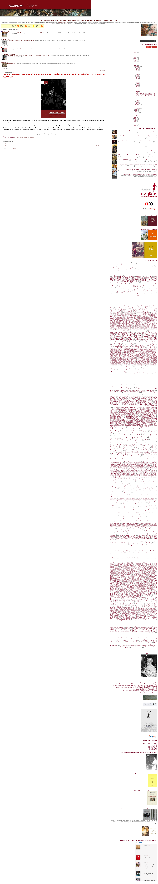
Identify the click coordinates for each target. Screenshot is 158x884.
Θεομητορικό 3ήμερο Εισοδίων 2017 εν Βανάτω (127, 391)
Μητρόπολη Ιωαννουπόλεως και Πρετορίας (133, 425)
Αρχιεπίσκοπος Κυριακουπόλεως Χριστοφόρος (125, 290)
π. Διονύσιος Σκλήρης (151, 566)
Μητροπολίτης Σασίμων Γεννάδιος (129, 519)
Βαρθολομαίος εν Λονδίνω (132, 315)
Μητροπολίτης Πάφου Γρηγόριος (138, 505)
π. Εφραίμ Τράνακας (140, 572)
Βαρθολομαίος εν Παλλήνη (130, 320)
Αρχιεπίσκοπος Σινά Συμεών (130, 293)
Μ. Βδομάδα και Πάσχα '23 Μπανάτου (125, 411)
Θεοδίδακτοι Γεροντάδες (138, 390)
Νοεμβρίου (137, 104)
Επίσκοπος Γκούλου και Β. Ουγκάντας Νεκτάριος (149, 350)
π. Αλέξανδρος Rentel (132, 542)
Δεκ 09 (137, 92)
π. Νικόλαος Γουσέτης (141, 592)
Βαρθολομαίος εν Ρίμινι (113, 323)
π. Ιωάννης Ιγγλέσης (126, 579)
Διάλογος (131, 332)
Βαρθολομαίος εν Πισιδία (127, 321)
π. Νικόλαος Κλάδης (124, 593)
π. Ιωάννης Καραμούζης (135, 579)
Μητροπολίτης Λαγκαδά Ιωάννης (135, 483)
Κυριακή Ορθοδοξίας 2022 (129, 399)
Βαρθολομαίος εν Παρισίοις (140, 320)
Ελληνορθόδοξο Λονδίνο (146, 340)
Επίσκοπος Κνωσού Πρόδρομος (132, 362)
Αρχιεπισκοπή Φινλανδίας (115, 281)
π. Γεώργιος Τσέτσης (152, 558)
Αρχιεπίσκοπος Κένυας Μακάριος (130, 288)
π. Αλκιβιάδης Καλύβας (126, 543)
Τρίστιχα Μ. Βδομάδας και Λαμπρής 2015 (135, 644)
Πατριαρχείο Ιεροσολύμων (127, 620)
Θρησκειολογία (139, 391)
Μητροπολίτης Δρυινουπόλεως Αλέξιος (149, 454)
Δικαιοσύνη (143, 332)
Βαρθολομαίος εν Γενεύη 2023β (150, 304)
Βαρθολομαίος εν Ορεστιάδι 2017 (128, 319)
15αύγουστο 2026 (113, 265)
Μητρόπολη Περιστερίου (134, 431)
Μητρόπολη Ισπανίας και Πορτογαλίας (116, 425)
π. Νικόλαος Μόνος (150, 593)
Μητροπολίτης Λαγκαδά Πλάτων (149, 483)
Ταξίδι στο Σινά (143, 641)
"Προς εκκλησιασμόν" (126, 262)
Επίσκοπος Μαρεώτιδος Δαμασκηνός (138, 365)
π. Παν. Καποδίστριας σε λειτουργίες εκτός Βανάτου (127, 596)
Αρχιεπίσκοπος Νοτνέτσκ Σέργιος (152, 290)
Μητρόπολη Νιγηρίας (144, 430)
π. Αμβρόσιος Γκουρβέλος (135, 543)
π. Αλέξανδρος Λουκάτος (123, 542)
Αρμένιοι (117, 280)
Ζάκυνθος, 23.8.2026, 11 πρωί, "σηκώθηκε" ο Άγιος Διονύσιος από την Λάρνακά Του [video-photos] (138, 159)
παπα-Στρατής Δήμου (120, 617)
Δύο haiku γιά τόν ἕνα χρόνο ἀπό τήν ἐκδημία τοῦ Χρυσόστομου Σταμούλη (20, 40)
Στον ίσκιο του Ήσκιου (7, 31)
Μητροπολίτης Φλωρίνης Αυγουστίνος (128, 531)
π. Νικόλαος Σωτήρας (128, 595)
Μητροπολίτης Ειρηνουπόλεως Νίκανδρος (144, 456)
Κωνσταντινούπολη (113, 405)
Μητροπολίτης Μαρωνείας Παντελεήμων (125, 488)
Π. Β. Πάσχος (125, 550)
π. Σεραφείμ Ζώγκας (120, 602)
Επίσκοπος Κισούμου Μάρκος (130, 361)
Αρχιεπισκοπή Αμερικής (141, 280)
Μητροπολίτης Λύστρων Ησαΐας (151, 486)
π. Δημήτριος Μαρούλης (136, 562)
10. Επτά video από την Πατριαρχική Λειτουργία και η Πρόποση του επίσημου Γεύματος (140, 690)
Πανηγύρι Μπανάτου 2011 (136, 613)
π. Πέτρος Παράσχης (115, 600)
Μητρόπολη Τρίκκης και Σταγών (138, 433)
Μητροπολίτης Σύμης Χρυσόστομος (133, 524)
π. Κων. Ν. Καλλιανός (139, 583)
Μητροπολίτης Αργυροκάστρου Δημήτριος (116, 441)
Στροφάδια (145, 629)
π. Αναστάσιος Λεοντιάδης (142, 544)
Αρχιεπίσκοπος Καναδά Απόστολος (149, 287)
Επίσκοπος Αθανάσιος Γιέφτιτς (150, 342)
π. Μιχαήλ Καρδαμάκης (119, 586)
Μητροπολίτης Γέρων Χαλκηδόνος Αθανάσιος (141, 449)
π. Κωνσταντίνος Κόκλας (127, 584)
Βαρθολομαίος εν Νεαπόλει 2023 (144, 318)
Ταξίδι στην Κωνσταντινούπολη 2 (147, 638)
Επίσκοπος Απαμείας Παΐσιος (141, 345)
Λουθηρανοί (140, 407)
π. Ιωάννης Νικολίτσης (145, 580)
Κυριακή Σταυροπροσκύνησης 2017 (145, 401)
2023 (135, 56)
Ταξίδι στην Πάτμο (146, 639)
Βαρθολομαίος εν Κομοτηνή (118, 313)
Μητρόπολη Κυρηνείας (143, 428)
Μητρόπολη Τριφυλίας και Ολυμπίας (115, 434)
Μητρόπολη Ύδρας (126, 434)
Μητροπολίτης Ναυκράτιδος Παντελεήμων (127, 498)
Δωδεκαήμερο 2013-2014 (122, 334)
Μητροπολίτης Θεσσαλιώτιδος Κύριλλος (127, 465)
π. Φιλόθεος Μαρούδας (135, 607)
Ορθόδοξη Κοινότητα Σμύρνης (121, 538)
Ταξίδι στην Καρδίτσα (132, 637)
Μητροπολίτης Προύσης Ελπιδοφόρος (141, 514)
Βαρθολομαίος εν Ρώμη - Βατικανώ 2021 (150, 323)
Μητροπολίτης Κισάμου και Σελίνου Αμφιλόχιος (133, 478)
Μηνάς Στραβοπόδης (134, 420)
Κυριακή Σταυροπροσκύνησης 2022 (128, 403)
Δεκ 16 (137, 84)
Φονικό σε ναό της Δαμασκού (129, 646)
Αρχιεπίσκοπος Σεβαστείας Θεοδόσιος (150, 292)
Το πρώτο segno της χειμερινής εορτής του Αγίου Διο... (145, 94)
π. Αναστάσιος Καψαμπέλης (123, 544)
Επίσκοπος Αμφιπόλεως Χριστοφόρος (138, 344)
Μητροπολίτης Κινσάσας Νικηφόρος (116, 478)
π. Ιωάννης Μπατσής (120, 580)
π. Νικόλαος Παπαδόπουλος (148, 594)
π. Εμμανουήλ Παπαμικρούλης (128, 569)
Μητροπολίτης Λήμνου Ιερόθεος (125, 486)
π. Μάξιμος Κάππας (118, 585)
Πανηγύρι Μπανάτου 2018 (118, 615)
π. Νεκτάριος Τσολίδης (122, 588)
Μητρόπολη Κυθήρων (134, 428)
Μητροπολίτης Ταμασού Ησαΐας (142, 525)
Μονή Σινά (121, 535)
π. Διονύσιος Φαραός (124, 567)
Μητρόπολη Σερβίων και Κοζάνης (119, 432)
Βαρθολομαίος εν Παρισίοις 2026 (151, 320)
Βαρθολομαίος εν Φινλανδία (126, 328)
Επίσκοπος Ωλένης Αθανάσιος (127, 387)
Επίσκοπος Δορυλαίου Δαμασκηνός (130, 352)
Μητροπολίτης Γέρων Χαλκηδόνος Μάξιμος (131, 450)
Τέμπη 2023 (144, 642)
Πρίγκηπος (144, 626)
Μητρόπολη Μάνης (134, 429)
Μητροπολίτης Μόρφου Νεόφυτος (139, 492)
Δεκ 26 (137, 73)
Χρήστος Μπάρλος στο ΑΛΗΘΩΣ (150, 647)
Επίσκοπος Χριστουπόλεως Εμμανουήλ (133, 386)
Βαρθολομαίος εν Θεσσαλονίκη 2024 (118, 309)
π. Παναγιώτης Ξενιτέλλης (119, 597)
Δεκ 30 (137, 68)
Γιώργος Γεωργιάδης (151, 331)
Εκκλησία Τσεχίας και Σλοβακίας (121, 340)
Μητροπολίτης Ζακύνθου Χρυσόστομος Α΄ (149, 461)
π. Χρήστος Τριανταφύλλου (131, 609)
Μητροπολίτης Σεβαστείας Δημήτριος (144, 519)
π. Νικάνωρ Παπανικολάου (119, 589)
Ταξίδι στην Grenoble (120, 640)
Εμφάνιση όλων (102, 70)
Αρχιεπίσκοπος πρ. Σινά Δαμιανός (122, 292)
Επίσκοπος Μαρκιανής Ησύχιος (151, 365)
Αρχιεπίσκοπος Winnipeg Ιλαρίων (150, 294)
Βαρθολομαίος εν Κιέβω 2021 (143, 312)
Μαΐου (136, 111)
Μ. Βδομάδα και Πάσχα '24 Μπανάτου (141, 411)
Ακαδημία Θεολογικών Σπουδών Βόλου (148, 277)
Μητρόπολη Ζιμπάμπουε (136, 423)
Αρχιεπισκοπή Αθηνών (130, 280)
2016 (135, 64)
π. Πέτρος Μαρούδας (153, 599)
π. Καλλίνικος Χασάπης (148, 582)
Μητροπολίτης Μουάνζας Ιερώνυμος (138, 493)
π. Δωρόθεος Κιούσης (153, 567)
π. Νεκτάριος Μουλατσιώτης (140, 587)
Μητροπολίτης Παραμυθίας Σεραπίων (141, 504)
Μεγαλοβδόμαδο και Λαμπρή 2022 (150, 418)
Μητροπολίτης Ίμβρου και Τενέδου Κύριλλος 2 (137, 468)
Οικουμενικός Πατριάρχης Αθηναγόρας (125, 537)
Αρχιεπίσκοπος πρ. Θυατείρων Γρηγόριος (143, 291)
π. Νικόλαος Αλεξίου (143, 591)
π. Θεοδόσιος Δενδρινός (137, 574)
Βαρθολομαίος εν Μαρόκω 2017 (119, 316)
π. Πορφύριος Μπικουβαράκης (146, 600)
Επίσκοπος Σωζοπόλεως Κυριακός (141, 378)
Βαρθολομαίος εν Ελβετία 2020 (138, 305)
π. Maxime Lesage (134, 611)
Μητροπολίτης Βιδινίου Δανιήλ (138, 445)
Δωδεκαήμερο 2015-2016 (149, 334)
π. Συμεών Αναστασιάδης (151, 604)
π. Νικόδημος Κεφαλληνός (145, 590)
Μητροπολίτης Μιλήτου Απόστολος (149, 491)
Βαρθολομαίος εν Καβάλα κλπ (116, 312)
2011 (135, 120)
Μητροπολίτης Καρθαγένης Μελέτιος (115, 475)
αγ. (136, 268)
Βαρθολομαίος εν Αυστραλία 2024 (116, 302)
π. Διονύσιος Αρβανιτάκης (139, 563)
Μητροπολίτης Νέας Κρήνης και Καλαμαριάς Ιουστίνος (134, 500)
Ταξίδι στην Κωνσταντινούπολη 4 (126, 639)
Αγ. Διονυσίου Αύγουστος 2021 (136, 270)
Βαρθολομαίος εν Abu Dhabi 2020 (120, 329)
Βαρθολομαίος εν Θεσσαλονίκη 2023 (151, 308)
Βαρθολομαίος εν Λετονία (146, 314)
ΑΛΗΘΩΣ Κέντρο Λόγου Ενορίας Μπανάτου (20, 137)
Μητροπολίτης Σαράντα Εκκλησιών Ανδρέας (131, 518)
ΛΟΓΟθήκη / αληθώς (123, 407)
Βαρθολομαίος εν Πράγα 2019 (140, 322)
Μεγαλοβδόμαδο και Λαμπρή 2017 (116, 417)
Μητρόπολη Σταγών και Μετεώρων (145, 432)
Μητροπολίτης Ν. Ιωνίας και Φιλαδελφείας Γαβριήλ (118, 497)
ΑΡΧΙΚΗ (41, 20)
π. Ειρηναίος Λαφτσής (117, 568)
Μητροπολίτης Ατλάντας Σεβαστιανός (139, 442)
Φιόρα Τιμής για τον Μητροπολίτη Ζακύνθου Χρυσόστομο (146, 645)
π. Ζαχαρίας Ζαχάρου (113, 573)
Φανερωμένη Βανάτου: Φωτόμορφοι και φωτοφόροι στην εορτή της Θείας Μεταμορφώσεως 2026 (138, 164)
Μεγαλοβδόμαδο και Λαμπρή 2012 (131, 415)
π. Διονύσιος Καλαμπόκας (128, 564)
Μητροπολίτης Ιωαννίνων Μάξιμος (117, 471)
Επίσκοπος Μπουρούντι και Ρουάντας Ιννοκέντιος (136, 370)
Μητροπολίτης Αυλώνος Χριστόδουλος (115, 443)
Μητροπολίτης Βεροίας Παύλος (126, 445)
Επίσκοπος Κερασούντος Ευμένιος (134, 359)
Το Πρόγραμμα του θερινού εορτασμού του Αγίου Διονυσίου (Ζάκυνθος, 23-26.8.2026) (140, 144)
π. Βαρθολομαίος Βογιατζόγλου (133, 550)
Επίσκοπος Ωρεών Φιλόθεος (140, 387)
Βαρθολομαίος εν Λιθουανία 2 (120, 315)
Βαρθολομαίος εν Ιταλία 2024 (127, 311)
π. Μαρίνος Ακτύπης (126, 585)
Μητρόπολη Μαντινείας (143, 429)
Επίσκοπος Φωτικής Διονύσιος (127, 384)
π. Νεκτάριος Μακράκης (130, 587)
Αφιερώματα (139, 295)
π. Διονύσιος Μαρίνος (150, 565)
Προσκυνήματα (151, 626)
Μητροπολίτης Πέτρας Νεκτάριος (136, 508)
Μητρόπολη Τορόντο (118, 433)
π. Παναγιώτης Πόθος (141, 597)
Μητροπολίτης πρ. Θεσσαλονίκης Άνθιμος (131, 512)
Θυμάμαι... (145, 391)
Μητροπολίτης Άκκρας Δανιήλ (126, 438)
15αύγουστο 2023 (132, 264)
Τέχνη (149, 642)
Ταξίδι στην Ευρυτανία (115, 637)
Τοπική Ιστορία (121, 644)
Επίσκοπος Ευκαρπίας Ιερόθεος (115, 355)
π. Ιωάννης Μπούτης (128, 580)
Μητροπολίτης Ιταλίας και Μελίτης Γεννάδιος (129, 470)
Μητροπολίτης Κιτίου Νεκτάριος (150, 478)
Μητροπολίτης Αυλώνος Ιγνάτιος (151, 442)
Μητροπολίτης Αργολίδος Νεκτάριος (134, 440)
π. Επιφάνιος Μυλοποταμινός (130, 570)
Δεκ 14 (137, 86)
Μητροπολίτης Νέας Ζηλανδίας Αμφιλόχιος (132, 499)
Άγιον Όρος (130, 276)
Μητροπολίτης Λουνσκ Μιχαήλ (139, 486)
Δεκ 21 (137, 78)
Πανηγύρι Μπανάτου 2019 (129, 615)
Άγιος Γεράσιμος (139, 276)
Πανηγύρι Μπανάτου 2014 (121, 614)
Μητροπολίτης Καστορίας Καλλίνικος (121, 476)
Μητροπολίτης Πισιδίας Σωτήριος (143, 509)
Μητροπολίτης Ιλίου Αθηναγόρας (151, 467)
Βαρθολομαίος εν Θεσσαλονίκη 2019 (137, 308)
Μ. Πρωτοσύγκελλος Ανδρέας (150, 412)
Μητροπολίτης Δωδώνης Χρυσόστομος (132, 455)
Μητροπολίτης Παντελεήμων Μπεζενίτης (124, 504)
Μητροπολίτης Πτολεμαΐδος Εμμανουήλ (141, 515)
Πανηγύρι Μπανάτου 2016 (143, 614)
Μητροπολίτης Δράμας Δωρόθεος (123, 454)
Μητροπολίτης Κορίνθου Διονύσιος (137, 480)
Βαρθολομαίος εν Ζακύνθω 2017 (134, 307)
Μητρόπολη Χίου (125, 435)
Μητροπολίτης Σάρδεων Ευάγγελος (149, 518)
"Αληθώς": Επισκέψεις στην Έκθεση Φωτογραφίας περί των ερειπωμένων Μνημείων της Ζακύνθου (25, 32)
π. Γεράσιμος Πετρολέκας (141, 554)
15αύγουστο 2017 (123, 263)
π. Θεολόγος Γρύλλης (129, 575)
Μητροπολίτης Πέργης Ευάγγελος (144, 506)
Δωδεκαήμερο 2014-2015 (135, 334)
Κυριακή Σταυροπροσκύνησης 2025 (130, 404)
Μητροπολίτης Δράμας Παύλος (136, 454)
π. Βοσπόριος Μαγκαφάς (138, 552)
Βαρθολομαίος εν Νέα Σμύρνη (132, 318)
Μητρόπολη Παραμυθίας (153, 430)
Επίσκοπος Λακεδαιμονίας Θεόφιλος (116, 364)
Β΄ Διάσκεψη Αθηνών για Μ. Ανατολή (150, 295)
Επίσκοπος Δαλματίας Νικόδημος (116, 351)
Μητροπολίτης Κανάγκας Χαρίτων (136, 474)
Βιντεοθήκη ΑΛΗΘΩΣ (153, 330)
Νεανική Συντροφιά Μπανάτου (128, 536)
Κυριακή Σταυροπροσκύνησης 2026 (147, 404)
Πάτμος (153, 618)
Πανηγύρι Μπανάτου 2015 (132, 614)
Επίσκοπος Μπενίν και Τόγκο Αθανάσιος (124, 369)
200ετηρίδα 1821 (122, 266)
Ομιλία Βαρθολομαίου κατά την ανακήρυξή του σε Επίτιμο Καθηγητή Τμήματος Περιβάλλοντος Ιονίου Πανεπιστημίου (28, 48)
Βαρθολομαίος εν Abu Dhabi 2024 (133, 329)
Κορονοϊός (112, 397)
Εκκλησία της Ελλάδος (152, 747)
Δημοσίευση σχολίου (6, 143)
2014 (135, 117)
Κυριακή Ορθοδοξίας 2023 (142, 399)
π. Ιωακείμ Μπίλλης (131, 578)
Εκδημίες (130, 338)
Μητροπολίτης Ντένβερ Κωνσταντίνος (140, 503)
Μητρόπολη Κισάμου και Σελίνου (141, 427)
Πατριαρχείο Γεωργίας (114, 620)
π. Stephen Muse (149, 611)
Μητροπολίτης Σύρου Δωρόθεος (115, 525)
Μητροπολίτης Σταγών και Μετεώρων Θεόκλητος (147, 523)
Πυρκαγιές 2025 (143, 627)
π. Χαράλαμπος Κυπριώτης (131, 608)
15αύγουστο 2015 (151, 262)
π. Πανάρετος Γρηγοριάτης (150, 598)
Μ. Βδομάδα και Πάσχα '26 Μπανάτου (126, 412)
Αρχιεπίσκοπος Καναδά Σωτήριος (116, 288)
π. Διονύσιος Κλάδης (138, 564)
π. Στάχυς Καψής (117, 604)
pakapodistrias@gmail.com (63, 22)
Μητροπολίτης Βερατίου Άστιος (145, 444)
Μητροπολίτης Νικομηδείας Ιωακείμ (140, 502)
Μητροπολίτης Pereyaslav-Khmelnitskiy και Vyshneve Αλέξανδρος (131, 534)
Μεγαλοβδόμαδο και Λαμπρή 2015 (132, 416)
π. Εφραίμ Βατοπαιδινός (129, 572)
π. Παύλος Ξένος (135, 599)
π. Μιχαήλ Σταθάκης (129, 586)
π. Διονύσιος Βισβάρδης (148, 563)
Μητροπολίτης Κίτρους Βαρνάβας (128, 479)
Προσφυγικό (128, 627)
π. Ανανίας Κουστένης (113, 544)
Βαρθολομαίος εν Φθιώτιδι (115, 328)
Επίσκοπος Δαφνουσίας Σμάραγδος (129, 351)
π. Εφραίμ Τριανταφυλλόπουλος (150, 572)
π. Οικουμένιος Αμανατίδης (137, 595)
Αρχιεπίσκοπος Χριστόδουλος (139, 294)
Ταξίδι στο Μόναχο (113, 641)
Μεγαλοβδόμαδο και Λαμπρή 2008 (119, 414)
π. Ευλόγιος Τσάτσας (143, 571)
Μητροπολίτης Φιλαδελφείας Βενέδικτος (133, 529)
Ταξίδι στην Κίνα (119, 638)
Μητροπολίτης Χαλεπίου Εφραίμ (121, 532)
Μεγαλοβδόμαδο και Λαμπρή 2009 (134, 414)
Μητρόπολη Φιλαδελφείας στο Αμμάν (150, 434)
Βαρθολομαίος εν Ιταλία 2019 (151, 310)
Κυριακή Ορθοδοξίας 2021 (118, 399)
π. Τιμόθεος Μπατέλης (127, 606)
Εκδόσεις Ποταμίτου (153, 748)
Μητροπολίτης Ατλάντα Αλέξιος (127, 442)
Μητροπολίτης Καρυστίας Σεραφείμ (141, 475)
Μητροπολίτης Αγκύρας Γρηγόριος (137, 436)
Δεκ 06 (137, 99)
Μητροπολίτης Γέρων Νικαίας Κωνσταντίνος (148, 448)
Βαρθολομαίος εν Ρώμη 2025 (151, 324)
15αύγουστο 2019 (141, 263)
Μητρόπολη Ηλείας (146, 423)
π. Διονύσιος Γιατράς (118, 564)
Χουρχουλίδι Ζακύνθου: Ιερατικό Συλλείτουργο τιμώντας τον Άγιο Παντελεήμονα (141, 169)
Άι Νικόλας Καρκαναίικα (129, 277)
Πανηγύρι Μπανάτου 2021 (151, 615)
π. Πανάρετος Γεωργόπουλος (140, 598)
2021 (135, 58)
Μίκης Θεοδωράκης (152, 534)
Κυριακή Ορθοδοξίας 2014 (135, 397)
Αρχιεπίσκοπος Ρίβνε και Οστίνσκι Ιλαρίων (136, 292)
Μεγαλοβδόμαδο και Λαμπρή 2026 (121, 420)
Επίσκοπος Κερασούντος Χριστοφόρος (149, 359)
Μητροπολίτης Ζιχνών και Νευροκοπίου (125, 463)
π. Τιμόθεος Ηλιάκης (118, 606)
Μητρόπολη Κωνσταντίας (152, 428)
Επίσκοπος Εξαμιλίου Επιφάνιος (144, 353)
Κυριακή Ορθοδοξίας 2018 (133, 398)
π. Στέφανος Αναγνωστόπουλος (126, 604)
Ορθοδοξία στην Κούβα (133, 538)
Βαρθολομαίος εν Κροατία (126, 314)
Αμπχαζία (134, 278)
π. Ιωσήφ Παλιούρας (122, 582)
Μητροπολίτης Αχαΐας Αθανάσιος (127, 443)
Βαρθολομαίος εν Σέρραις (129, 325)
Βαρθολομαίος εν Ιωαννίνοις (150, 311)
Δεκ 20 (137, 79)
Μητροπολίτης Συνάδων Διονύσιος (150, 524)
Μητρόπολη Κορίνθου (153, 427)
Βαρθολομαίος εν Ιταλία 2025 (139, 311)
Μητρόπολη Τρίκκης (127, 433)
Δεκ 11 (137, 90)
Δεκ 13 (137, 87)
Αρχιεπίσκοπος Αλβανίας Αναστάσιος (131, 282)
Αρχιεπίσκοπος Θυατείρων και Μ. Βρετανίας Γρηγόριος (128, 286)
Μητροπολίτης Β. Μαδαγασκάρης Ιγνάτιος (151, 443)
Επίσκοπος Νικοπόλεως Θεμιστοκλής (146, 373)
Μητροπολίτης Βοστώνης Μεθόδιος (130, 446)
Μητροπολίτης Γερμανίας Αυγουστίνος (130, 448)
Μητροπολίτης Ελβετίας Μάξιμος (149, 457)
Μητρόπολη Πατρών (124, 431)
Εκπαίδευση (131, 340)
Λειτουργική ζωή (152, 405)
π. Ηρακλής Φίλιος (152, 573)
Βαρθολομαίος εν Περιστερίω (116, 321)
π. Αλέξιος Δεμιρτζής (140, 542)
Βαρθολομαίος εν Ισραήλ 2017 (139, 310)
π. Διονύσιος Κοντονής (147, 564)
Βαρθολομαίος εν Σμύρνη (127, 326)
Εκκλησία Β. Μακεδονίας (147, 338)
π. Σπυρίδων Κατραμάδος (120, 603)
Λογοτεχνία (132, 407)
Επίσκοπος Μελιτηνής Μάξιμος (141, 366)
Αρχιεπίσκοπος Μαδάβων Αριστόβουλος (140, 290)
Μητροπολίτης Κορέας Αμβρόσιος (121, 480)
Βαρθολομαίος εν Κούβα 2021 (151, 313)
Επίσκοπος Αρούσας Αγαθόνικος (127, 347)
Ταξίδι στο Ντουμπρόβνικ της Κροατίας (132, 641)
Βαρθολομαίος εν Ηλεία (145, 307)
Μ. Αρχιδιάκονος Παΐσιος (123, 408)
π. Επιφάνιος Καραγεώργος (121, 570)
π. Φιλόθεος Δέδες (128, 607)
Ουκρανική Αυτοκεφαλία (143, 538)
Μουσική (32, 137)
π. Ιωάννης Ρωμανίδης (127, 581)
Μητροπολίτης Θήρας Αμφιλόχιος (122, 466)
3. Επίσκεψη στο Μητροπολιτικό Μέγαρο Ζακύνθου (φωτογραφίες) (144, 681)
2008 (135, 124)
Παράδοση (116, 618)
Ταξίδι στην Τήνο (153, 639)
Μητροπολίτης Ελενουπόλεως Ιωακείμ (116, 458)
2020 (135, 59)
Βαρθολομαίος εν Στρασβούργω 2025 (151, 327)
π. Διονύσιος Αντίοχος (129, 563)
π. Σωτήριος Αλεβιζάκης (140, 605)
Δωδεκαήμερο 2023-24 (114, 337)
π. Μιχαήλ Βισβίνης (150, 585)
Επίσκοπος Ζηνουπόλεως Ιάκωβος (129, 356)
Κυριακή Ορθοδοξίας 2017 (122, 398)
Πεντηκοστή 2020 (124, 623)
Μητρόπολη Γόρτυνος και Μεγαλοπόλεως (117, 422)
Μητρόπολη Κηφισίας (122, 427)
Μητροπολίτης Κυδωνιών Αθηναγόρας (121, 482)
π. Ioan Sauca (128, 611)
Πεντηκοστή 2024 (113, 624)
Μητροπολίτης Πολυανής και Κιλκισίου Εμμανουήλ (120, 511)
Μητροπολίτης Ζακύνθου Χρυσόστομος (131, 461)
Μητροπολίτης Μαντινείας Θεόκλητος (145, 487)
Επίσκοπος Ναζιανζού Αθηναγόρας (143, 371)
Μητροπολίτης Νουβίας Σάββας (127, 503)
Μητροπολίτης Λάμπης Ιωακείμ (128, 484)
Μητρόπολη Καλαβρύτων (147, 425)
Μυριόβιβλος (154, 745)
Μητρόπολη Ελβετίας (113, 423)
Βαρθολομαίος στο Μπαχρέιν (133, 330)
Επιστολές (128, 388)
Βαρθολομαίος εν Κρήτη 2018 (115, 314)
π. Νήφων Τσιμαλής (138, 588)
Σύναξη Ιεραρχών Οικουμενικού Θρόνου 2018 (141, 630)
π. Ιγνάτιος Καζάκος (120, 577)
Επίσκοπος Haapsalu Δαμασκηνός (152, 387)
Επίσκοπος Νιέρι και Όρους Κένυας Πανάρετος (118, 373)
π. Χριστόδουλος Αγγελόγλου (141, 609)
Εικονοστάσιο (115, 338)
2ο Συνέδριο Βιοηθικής (147, 266)
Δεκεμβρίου (137, 66)
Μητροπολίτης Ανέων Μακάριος (115, 439)
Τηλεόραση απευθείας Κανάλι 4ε (151, 741)
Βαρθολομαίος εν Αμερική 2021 (120, 300)
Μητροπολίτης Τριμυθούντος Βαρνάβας (137, 526)
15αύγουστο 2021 (113, 264)
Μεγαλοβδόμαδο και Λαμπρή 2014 (116, 416)
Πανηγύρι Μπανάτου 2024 (136, 616)
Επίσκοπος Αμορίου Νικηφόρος (126, 344)
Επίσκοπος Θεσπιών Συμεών (131, 357)
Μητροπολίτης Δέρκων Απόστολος (150, 452)
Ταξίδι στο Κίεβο (134, 640)
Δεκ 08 (137, 96)
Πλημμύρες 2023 (140, 624)
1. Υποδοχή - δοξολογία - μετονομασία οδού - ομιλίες (147, 680)
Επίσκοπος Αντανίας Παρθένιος (129, 345)
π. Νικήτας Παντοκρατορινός (130, 589)
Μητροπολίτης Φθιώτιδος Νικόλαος (151, 528)
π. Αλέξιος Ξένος (148, 542)
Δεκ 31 (137, 67)
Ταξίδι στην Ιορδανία (123, 637)
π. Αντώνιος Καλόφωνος (142, 547)
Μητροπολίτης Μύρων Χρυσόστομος (149, 496)
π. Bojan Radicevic (114, 611)
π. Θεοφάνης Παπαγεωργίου (138, 575)
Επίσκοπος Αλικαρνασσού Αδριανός (116, 343)
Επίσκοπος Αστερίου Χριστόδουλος (115, 348)
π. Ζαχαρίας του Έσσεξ (121, 573)
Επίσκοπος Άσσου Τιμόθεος (151, 347)
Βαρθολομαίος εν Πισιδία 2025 (138, 321)
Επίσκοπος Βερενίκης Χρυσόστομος (116, 349)
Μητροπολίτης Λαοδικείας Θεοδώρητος (142, 484)
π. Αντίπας (134, 547)
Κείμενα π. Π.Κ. (140, 396)
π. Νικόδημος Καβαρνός (134, 590)
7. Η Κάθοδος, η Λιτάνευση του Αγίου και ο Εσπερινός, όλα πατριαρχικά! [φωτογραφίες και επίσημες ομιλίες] (136, 687)
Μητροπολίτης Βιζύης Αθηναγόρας (150, 445)
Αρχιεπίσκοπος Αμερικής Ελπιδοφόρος (118, 283)
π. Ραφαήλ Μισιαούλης (117, 601)
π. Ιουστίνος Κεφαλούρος (151, 577)
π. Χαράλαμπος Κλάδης (121, 608)
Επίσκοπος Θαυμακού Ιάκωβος (142, 356)
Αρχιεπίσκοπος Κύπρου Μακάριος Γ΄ (140, 289)
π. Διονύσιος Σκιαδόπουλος (143, 566)
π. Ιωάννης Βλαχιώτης (139, 578)
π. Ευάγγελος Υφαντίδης (124, 571)
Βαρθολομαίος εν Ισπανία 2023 (127, 310)
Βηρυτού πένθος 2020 (143, 330)
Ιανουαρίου (137, 116)
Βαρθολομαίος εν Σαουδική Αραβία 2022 (117, 325)
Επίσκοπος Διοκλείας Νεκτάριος (151, 351)
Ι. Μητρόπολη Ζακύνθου (152, 746)
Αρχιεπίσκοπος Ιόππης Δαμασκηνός (135, 287)
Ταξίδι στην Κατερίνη (140, 637)
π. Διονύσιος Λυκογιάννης (129, 565)
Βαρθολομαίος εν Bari (143, 329)
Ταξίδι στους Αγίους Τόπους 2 (133, 642)
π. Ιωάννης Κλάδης (151, 579)
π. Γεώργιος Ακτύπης (138, 555)
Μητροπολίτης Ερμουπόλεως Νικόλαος (140, 458)
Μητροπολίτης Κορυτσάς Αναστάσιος (115, 481)
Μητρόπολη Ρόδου (143, 431)
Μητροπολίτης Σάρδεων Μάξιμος (115, 519)
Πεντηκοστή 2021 (133, 623)
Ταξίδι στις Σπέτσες (127, 640)
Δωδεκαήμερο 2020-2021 (121, 336)
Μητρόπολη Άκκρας (154, 420)
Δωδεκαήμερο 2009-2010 (125, 333)
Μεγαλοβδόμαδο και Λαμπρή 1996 (141, 413)
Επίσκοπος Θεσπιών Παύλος (120, 357)
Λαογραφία (127, 405)
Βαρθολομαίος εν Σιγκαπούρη (140, 325)
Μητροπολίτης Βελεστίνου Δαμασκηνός (134, 444)
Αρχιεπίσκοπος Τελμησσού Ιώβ (143, 293)
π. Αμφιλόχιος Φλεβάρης (152, 543)
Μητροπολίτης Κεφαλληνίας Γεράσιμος (117, 477)
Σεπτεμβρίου (138, 107)
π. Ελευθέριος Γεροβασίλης (146, 568)
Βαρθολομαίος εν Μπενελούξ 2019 (116, 317)
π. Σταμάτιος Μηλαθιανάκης (139, 603)
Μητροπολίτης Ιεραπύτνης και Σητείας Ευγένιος (138, 466)
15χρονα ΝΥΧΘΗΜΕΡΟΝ (124, 265)
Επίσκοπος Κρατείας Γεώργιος (123, 363)
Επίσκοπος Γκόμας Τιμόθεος (114, 350)
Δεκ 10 (137, 91)
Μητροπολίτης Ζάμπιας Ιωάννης (116, 462)
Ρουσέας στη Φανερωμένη (120, 628)
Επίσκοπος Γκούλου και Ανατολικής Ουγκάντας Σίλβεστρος (129, 350)
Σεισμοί (119, 629)
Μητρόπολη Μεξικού (152, 429)
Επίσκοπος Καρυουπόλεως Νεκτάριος (143, 358)
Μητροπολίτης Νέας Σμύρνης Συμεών (151, 500)
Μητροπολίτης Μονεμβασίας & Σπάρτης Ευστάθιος (120, 492)
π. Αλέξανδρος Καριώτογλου (128, 541)
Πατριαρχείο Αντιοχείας (138, 619)
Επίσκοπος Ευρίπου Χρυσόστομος (139, 355)
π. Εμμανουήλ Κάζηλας (119, 569)
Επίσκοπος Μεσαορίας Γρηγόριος (121, 367)
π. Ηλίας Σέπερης (137, 573)
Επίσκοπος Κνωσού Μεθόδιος (119, 362)
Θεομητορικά (113, 391)
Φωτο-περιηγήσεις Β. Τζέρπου (150, 646)
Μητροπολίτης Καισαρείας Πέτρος (132, 471)
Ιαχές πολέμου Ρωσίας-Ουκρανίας (131, 392)
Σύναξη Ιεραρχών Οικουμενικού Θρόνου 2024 (129, 631)
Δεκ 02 (137, 103)
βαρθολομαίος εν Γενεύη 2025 (114, 305)
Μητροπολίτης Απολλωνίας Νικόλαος (120, 440)
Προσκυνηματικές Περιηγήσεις (116, 627)
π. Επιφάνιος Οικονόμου (141, 570)
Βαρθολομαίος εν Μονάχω (151, 316)
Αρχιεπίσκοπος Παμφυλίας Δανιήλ (117, 291)
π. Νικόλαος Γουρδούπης (132, 592)
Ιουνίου (136, 110)
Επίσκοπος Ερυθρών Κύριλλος (134, 354)
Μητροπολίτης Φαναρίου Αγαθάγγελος (135, 528)
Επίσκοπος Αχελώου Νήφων (127, 348)
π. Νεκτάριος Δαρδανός (147, 586)
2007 (135, 125)
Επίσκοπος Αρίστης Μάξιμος (115, 347)
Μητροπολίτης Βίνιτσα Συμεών (116, 446)
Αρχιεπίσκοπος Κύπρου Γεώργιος (123, 289)
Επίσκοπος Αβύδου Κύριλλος (126, 342)
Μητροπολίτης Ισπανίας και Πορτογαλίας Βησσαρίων (139, 469)
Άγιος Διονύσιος (148, 276)
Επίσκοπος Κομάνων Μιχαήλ (145, 362)
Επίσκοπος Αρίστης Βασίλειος (151, 346)
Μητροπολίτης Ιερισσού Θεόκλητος (123, 467)
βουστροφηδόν (5, 62)
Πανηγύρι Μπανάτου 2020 (140, 615)
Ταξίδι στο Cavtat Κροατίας (150, 641)
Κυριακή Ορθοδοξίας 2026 (132, 400)
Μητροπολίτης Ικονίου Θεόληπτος (137, 467)
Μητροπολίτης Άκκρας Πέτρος (151, 438)
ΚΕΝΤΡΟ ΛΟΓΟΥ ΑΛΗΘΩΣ (61, 20)
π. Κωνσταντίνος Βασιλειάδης (150, 583)
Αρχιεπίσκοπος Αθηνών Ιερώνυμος (130, 281)
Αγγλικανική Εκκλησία (117, 275)
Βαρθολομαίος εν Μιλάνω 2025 (130, 316)
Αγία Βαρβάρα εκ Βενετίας (128, 275)
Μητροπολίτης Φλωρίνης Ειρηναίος (141, 531)
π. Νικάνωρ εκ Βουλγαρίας (147, 588)
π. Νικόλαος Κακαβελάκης (150, 592)
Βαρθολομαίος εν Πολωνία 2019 (151, 321)
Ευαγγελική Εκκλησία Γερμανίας (137, 388)
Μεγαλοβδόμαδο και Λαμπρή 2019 (148, 417)
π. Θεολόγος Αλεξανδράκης (119, 575)
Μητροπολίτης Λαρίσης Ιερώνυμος (124, 485)
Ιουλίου (136, 109)
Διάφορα (138, 332)
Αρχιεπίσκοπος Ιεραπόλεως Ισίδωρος (122, 287)
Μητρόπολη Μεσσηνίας (114, 430)
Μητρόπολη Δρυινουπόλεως (151, 422)
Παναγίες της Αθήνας (124, 612)
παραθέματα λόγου (6, 39)
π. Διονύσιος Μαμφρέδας (141, 565)
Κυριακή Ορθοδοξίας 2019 (143, 398)
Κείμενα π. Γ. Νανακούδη (130, 396)
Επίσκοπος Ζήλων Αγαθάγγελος (151, 355)
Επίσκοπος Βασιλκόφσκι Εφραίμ (151, 348)
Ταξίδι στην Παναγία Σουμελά (137, 639)
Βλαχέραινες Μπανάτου (117, 331)
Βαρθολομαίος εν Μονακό (141, 316)
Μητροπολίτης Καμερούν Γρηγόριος (127, 473)
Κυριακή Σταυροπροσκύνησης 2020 (145, 402)
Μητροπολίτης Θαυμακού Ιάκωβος (144, 464)
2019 (135, 60)
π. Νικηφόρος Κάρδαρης (151, 589)
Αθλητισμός (119, 277)
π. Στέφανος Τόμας (143, 604)
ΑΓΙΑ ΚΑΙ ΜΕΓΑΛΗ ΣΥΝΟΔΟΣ (150, 275)
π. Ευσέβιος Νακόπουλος (151, 571)
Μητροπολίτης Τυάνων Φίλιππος (115, 527)
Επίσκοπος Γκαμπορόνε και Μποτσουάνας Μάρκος (147, 349)
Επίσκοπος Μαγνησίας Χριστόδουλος (130, 364)
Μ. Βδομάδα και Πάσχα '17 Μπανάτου (129, 409)
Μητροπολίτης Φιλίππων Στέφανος (151, 530)
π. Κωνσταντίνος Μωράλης (138, 584)
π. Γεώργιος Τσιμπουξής (114, 559)
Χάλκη (140, 647)
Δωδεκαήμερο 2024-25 (126, 337)
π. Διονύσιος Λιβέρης (118, 565)
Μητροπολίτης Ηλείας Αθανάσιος (140, 463)
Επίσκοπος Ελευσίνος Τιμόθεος (121, 353)
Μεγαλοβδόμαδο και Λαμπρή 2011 (116, 415)
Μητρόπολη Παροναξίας (115, 431)
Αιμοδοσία (138, 277)
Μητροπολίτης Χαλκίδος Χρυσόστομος (118, 533)
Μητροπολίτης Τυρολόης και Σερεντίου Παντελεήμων (131, 527)
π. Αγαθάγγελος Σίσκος (130, 539)
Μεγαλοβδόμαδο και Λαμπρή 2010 (149, 414)
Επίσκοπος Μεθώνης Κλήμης (114, 366)
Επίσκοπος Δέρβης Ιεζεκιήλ (140, 351)
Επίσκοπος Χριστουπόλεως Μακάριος (148, 386)
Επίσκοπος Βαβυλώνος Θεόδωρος (138, 348)
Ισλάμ (136, 394)
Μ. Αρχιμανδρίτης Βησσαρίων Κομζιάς (134, 408)
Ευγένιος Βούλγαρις (148, 388)
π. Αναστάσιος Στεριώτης (135, 545)
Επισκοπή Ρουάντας (153, 341)
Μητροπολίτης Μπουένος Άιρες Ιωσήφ (135, 494)
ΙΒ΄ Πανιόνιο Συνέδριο (146, 392)
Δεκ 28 (137, 70)
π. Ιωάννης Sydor (153, 581)
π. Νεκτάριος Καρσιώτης (120, 587)
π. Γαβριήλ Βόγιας (147, 552)
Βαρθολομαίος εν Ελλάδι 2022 (142, 306)
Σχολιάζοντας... (147, 633)
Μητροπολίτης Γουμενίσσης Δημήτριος (123, 452)
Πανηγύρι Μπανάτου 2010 (126, 613)
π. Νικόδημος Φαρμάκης (127, 591)
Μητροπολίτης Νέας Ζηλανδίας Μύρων (148, 499)
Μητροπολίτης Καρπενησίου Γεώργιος (128, 475)
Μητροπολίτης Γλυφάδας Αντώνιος (145, 450)
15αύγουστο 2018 (132, 263)
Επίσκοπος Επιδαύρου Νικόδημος (121, 354)
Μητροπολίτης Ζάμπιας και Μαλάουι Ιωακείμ (135, 462)
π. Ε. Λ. (111, 568)
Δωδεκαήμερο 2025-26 (138, 337)
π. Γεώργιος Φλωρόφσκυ (123, 559)
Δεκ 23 (137, 76)
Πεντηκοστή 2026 (131, 624)
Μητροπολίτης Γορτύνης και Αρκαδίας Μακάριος (124, 451)
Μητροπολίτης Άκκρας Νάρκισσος (139, 438)
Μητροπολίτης (114, 436)
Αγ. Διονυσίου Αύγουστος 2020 (123, 270)
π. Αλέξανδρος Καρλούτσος (139, 541)
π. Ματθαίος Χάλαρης (134, 585)
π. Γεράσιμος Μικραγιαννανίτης (129, 554)
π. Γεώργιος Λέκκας (129, 557)
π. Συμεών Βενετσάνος (121, 605)
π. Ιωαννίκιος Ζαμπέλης (114, 582)
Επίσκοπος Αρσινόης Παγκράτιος (140, 347)
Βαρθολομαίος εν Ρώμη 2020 (128, 324)
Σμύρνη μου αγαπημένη (11, 63)
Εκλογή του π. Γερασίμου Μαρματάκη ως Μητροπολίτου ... (146, 95)
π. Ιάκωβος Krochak (151, 576)
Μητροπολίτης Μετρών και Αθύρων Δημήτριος (131, 491)
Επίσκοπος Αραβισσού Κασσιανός (121, 346)
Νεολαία (138, 536)
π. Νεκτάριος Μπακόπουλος (150, 587)
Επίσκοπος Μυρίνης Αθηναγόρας (120, 371)
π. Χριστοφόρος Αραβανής (151, 609)
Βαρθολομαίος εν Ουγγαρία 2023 (119, 320)
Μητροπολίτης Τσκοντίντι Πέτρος (150, 526)
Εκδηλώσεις (123, 338)
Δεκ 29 (137, 69)
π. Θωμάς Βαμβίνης (117, 576)
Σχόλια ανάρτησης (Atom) (13, 148)
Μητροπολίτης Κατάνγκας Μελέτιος (150, 476)
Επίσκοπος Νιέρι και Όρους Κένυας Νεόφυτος (148, 372)
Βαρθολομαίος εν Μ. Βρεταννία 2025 (144, 315)
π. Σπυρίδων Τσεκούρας (130, 603)
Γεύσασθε (143, 331)
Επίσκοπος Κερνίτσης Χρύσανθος (116, 360)
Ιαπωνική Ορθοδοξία (113, 392)
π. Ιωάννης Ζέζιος (118, 579)
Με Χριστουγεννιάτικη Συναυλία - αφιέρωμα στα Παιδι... (146, 93)
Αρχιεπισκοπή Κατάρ (152, 280)
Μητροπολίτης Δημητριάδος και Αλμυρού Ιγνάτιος (122, 453)
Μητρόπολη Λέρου (125, 429)
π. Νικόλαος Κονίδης (133, 593)
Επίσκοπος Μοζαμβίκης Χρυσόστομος (143, 368)
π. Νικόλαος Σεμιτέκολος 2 (119, 595)
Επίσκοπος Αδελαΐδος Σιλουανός (137, 342)
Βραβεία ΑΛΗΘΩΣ (135, 331)
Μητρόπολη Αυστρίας (128, 421)
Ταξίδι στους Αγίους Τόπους (120, 642)
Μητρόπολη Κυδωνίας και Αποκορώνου (119, 428)
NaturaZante (4, 47)
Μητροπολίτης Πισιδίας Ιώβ (128, 509)
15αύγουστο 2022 (122, 264)
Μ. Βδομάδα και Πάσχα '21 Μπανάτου (143, 410)
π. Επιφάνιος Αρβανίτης (138, 569)
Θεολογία (29, 137)
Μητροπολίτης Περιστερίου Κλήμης (126, 507)
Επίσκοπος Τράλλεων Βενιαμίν (132, 382)
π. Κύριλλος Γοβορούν (129, 583)
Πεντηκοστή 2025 (122, 624)
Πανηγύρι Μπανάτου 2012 (147, 613)
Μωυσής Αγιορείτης (148, 535)
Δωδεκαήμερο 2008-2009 (114, 333)
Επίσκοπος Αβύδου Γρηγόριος (114, 342)
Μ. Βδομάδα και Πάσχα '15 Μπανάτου (147, 408)
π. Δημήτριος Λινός (129, 562)
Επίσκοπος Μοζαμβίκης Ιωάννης (126, 368)
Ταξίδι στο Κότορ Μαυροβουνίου (150, 640)
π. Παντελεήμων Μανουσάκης (126, 599)
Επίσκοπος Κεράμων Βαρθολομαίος (120, 359)
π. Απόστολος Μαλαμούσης (126, 548)
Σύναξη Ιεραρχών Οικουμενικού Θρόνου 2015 (123, 630)
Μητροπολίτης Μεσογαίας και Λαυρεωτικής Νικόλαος (141, 490)
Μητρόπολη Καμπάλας (122, 426)
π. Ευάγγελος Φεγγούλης (134, 571)
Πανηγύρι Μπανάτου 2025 (147, 616)
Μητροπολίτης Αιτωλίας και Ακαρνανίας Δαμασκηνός (136, 437)
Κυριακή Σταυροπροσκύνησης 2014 (146, 400)
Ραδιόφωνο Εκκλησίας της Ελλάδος (150, 743)
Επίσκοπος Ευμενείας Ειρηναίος (127, 355)
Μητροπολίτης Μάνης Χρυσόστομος (117, 487)
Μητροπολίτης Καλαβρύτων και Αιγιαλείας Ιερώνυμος (133, 472)
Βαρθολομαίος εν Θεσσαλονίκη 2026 (148, 309)
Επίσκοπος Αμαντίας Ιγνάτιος (140, 343)
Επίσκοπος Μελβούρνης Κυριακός (127, 366)
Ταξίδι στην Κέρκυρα (148, 637)
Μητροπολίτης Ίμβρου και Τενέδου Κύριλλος (119, 468)
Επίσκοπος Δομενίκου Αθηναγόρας (116, 352)
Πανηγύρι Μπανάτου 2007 (142, 612)
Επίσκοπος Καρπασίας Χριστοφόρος (130, 358)
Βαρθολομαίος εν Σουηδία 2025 (115, 327)
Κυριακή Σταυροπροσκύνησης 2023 (144, 403)
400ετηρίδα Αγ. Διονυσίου (132, 267)
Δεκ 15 (137, 85)
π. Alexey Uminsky (154, 610)
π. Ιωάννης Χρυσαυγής (144, 581)
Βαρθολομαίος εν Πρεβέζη (151, 322)
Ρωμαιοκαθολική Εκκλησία (132, 628)
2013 (135, 118)
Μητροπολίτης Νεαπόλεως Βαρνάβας (116, 499)
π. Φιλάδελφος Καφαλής (147, 606)
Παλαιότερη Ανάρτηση (100, 145)
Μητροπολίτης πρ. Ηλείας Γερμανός (116, 512)
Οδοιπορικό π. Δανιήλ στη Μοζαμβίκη (150, 536)
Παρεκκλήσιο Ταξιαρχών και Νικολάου (141, 618)
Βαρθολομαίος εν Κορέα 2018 (130, 313)
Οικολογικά (112, 537)
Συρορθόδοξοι (127, 633)
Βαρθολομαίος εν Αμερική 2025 (135, 300)
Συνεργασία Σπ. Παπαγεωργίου (116, 633)
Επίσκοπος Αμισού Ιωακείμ (115, 344)
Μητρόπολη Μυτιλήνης (135, 430)
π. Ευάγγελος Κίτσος (152, 570)
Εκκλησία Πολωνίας (148, 339)
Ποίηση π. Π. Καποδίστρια (149, 624)
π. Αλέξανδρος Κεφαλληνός (150, 541)
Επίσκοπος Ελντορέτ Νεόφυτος (132, 353)
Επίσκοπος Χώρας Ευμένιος (114, 387)
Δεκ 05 (137, 100)
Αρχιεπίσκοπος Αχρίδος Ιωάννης (143, 285)
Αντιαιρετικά (126, 279)
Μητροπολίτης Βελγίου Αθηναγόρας (118, 444)
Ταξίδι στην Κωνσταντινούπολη (135, 638)
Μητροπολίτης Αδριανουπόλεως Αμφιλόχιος (117, 437)
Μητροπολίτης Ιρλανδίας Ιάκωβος (121, 469)
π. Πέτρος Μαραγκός (143, 599)
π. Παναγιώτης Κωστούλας (147, 596)
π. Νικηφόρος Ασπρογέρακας (141, 589)
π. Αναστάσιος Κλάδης (133, 544)
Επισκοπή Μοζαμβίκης (133, 341)
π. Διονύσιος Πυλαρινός (133, 566)
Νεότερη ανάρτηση (4, 145)
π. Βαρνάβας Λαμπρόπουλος (131, 551)
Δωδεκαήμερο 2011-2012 (146, 333)
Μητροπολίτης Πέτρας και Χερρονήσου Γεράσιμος (119, 508)
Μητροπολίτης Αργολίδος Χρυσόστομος (150, 440)
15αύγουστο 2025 (151, 264)
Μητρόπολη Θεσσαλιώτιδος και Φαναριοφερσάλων (125, 424)
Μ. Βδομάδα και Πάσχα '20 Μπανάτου (126, 410)
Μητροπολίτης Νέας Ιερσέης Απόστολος (116, 500)
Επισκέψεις (124, 341)
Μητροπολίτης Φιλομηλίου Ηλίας (116, 531)
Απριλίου (137, 112)
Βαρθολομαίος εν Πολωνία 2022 (115, 322)
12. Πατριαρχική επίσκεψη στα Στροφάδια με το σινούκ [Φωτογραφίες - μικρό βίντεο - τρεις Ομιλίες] (138, 692)
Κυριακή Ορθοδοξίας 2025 (119, 400)
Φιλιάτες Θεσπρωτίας (126, 645)
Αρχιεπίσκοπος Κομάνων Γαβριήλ (142, 288)
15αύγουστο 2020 (151, 263)
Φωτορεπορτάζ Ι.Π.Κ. (123, 647)
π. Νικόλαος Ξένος (139, 594)
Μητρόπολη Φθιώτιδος (136, 434)
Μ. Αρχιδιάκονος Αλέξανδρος (150, 407)
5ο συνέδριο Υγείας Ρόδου (119, 268)
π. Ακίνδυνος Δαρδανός (119, 541)
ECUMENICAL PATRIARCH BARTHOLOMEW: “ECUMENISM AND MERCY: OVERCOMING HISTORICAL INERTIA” (28, 55)
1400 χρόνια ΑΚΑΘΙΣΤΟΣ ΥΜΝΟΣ (139, 262)
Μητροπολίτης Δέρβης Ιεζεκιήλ (137, 452)
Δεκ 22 (137, 77)
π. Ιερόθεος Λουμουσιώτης (141, 577)
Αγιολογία (122, 276)
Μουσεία (127, 535)
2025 (135, 53)
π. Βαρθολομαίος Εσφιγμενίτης (147, 550)
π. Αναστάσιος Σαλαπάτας (152, 544)
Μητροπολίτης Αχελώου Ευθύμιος (139, 443)
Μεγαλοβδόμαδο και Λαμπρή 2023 (119, 419)
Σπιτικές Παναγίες (135, 629)
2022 (135, 57)
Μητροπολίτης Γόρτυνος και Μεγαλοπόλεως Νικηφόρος (141, 451)
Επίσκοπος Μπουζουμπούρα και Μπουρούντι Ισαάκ (140, 369)
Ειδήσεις (155, 337)
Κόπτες (155, 396)
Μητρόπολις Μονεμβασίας (152, 435)
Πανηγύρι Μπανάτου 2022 (114, 616)
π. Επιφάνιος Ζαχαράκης (147, 569)
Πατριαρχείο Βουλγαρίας (150, 619)
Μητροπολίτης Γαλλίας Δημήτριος (126, 447)
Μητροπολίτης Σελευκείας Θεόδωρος (126, 520)
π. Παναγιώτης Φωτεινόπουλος (127, 598)
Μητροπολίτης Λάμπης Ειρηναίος (115, 484)
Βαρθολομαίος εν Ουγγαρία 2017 (141, 319)
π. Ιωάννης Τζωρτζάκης (135, 581)
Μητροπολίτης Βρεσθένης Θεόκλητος (144, 446)
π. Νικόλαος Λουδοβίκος (141, 593)
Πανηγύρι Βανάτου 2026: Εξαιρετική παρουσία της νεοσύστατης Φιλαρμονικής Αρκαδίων (140, 174)
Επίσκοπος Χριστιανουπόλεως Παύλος (136, 385)
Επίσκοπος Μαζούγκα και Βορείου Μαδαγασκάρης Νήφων (147, 364)
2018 (135, 61)
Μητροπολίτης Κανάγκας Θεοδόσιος (123, 474)
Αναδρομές (148, 278)
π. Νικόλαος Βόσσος (151, 591)
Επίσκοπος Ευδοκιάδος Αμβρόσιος (149, 354)
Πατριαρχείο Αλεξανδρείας (124, 619)
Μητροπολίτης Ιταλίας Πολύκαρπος (148, 470)
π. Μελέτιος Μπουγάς (142, 585)
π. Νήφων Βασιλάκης (131, 588)
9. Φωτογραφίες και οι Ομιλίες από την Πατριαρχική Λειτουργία (145, 689)
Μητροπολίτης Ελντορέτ (128, 458)
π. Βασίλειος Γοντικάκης (151, 551)
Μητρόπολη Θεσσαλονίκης (141, 424)
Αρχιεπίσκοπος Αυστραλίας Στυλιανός (126, 285)
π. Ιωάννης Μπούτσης (136, 580)
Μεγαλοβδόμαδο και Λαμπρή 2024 (136, 419)
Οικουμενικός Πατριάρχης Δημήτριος (140, 537)
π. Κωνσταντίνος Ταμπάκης (147, 584)
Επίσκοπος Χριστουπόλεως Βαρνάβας (118, 386)
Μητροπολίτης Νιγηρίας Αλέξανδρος (147, 501)
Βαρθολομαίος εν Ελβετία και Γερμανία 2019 (116, 306)
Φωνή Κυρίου (139, 646)
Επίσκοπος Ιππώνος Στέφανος (152, 357)
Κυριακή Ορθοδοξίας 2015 (147, 397)
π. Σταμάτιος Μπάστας (148, 603)
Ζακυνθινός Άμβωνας (121, 390)
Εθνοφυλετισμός (149, 337)
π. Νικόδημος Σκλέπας (118, 591)
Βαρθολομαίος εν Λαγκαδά (136, 314)
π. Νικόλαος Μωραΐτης (130, 594)
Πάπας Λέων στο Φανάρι (130, 617)
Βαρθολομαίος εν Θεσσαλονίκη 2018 (124, 308)
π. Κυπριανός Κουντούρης (119, 583)
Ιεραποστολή (123, 394)
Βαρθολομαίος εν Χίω (135, 328)
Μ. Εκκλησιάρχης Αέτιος (140, 412)
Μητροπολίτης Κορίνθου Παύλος (150, 480)
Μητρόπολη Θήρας (152, 424)
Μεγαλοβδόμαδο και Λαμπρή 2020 (117, 418)
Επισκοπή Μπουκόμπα (144, 341)
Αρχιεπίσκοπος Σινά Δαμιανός (116, 293)
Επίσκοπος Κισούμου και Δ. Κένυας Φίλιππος (145, 360)
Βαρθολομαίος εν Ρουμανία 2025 (136, 323)
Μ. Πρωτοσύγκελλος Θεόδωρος (128, 413)
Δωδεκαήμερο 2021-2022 (135, 336)
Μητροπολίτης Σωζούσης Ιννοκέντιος (129, 525)
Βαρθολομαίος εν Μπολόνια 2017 (130, 317)
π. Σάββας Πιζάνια (139, 601)
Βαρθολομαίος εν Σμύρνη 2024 (138, 326)
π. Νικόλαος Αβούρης (135, 591)
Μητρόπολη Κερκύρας (144, 426)
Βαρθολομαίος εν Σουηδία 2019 (149, 326)
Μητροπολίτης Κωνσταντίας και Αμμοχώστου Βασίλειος (119, 483)
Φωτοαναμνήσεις (113, 647)
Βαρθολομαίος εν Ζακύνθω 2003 (121, 307)
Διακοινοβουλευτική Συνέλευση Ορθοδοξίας (118, 332)
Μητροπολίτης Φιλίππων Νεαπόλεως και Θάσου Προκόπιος (134, 530)
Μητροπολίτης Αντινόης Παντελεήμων (128, 439)
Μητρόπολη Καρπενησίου (132, 426)
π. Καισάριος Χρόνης (130, 582)
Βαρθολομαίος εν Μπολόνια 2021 (143, 317)
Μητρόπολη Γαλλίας (140, 421)
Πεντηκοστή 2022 (142, 623)
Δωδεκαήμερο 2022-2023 (149, 336)
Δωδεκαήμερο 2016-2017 (115, 335)
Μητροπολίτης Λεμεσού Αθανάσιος (139, 485)
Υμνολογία (152, 644)
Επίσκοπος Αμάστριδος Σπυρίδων (151, 343)
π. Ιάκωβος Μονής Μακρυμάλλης (142, 576)
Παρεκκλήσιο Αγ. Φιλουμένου (127, 618)
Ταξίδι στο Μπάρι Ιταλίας (121, 641)
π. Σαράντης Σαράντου (147, 601)
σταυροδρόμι (154, 742)
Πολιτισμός (129, 626)
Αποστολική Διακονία (153, 749)
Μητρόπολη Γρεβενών (130, 422)
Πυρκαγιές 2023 (136, 627)
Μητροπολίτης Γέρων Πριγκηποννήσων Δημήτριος (120, 449)
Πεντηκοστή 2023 (151, 623)
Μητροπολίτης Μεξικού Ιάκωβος (124, 490)
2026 (135, 52)
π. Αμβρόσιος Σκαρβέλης (144, 543)
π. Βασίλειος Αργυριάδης (141, 551)
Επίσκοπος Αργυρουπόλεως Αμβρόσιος (138, 346)
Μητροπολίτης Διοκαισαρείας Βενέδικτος (140, 453)
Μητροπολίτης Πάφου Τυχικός (150, 505)
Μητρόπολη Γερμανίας (150, 421)
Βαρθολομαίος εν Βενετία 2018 (141, 302)
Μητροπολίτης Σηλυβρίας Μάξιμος (142, 520)
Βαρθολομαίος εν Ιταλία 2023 (115, 311)
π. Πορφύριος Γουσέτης (135, 600)
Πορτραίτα (136, 626)
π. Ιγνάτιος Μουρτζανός (131, 577)
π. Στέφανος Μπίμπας (136, 604)
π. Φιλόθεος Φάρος (143, 607)
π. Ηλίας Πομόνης (130, 573)
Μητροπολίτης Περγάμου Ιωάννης (130, 506)
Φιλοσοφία (132, 645)
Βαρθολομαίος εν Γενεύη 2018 (126, 304)
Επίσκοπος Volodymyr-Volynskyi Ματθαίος (117, 388)
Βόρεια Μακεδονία (127, 331)
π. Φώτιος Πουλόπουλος (151, 607)
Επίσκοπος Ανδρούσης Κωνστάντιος (116, 345)
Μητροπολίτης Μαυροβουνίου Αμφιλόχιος (140, 488)
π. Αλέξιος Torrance (119, 543)
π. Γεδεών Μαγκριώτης (129, 553)
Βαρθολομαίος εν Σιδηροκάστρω (151, 325)
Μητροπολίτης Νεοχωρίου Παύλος (133, 501)
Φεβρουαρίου (138, 115)
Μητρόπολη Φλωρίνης (116, 435)
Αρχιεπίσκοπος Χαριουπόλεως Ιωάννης (125, 294)
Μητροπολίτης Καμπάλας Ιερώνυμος (144, 473)
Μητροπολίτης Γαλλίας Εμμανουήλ (143, 447)
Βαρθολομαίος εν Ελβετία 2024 (150, 305)
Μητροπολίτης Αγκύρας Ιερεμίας (150, 436)
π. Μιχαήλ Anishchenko (139, 586)
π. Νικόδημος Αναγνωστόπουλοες (123, 590)
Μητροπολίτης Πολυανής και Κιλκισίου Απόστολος (126, 510)
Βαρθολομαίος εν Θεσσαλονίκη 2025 (133, 309)
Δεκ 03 (137, 102)
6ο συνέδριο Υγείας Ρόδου (130, 268)
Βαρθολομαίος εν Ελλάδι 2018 (130, 306)
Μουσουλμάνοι (141, 535)
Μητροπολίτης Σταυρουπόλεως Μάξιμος (117, 524)
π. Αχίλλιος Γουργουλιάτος (118, 550)
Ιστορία (140, 394)
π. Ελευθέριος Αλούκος (136, 568)
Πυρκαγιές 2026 (150, 627)
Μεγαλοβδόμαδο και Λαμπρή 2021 (133, 418)
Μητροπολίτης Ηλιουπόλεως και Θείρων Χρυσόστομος (126, 464)
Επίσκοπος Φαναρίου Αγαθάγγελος (131, 383)
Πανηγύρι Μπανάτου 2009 (115, 613)
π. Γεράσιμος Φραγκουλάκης (126, 555)
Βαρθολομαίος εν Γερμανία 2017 (126, 305)
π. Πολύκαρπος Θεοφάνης (124, 600)
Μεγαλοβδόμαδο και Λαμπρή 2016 (148, 416)
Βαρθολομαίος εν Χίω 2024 (145, 328)
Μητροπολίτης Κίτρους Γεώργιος (140, 479)
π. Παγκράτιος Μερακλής (148, 595)
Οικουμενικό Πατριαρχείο (152, 744)
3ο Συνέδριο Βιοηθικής (122, 267)
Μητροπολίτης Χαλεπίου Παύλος (134, 532)
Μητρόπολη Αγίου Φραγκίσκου (144, 420)
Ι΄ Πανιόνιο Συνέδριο (152, 391)
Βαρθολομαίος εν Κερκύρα (129, 312)
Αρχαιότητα (122, 280)
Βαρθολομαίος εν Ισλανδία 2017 (115, 310)
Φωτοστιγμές (133, 647)
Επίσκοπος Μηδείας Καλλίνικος (147, 367)
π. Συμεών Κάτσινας (130, 605)
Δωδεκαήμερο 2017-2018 (128, 335)
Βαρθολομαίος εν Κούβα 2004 (141, 313)
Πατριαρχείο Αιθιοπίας (113, 619)
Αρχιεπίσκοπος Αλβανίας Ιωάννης (148, 282)
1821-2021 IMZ (151, 265)
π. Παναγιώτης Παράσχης (130, 597)
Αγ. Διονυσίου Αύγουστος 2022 (148, 270)
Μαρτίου (137, 113)
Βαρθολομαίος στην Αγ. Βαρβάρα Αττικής (121, 330)
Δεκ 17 (137, 83)
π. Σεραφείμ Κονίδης (129, 602)
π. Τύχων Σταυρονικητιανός (137, 606)
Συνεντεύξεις (151, 632)
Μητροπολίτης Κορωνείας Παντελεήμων (128, 481)
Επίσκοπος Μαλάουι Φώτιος (115, 365)
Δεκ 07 (137, 98)
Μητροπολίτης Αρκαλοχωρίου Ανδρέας (147, 441)
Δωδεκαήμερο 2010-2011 (135, 333)
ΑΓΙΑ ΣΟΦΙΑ (115, 276)
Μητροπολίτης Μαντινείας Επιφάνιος (132, 487)
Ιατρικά (119, 392)
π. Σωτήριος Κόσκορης (148, 605)
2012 (135, 119)
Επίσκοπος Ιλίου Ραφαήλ (142, 357)
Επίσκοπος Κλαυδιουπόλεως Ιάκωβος (142, 361)
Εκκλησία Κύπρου (128, 339)
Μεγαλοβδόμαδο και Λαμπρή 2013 (147, 415)
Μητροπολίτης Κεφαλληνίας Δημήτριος (135, 477)
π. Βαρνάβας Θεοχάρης (121, 551)
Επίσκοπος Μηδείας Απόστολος (134, 367)
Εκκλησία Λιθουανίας (139, 339)
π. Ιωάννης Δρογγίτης (148, 578)
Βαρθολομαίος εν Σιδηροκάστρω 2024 (116, 326)
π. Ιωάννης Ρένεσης (116, 581)
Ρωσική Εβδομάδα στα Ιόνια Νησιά (146, 628)
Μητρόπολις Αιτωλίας (134, 435)
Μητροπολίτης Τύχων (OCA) (146, 527)
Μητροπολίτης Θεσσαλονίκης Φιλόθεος (142, 465)
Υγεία (146, 644)
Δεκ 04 (137, 101)
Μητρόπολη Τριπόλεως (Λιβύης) (151, 433)
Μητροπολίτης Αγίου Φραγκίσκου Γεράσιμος (123, 436)
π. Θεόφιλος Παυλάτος (149, 575)
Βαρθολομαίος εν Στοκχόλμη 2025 (138, 327)
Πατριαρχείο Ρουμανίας (141, 620)
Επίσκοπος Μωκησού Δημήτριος (131, 371)
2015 (135, 65)
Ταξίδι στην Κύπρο (126, 638)
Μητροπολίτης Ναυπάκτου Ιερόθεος (146, 498)
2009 (135, 122)
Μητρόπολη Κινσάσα (131, 427)
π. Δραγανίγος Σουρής (144, 567)
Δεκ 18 (137, 82)
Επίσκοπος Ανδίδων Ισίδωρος (151, 344)
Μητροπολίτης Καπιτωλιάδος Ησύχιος (149, 474)
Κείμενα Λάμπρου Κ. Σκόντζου (116, 396)
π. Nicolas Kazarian (142, 611)
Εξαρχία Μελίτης (118, 341)
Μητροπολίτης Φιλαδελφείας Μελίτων (148, 529)
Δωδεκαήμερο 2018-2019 (141, 335)
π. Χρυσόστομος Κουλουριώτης (134, 610)
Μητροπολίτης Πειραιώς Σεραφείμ (115, 506)
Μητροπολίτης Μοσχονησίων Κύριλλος (121, 493)
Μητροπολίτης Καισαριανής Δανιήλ (145, 471)
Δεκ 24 (137, 75)
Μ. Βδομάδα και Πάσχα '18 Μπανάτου (144, 409)
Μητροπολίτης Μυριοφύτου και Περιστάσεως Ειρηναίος (131, 496)
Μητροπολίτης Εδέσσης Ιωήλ (149, 455)
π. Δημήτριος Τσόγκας (120, 563)
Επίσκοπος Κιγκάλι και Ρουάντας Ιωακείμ (129, 360)
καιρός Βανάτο (3, 26)
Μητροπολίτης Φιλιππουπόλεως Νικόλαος (116, 530)
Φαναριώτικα (114, 645)
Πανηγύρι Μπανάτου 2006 (133, 612)
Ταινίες (115, 634)
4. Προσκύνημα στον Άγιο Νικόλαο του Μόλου (148, 682)
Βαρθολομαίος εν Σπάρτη (127, 327)
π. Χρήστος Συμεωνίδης (122, 609)
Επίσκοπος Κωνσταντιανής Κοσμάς (150, 363)
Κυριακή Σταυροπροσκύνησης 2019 (129, 402)
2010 (135, 121)
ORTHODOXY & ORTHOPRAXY (8, 54)
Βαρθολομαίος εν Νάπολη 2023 (121, 318)
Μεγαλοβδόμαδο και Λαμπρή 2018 (132, 417)
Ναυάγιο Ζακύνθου (117, 536)
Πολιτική (122, 626)
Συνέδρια (128, 632)
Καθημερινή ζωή (148, 394)
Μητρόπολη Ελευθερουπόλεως (124, 423)
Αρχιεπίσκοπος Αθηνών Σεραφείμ (146, 281)
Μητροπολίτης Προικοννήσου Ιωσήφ (127, 514)
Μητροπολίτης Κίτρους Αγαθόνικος (115, 479)
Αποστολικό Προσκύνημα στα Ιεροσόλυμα (138, 279)
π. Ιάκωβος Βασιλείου (132, 576)
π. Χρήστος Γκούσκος (143, 608)
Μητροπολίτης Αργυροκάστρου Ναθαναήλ (131, 441)
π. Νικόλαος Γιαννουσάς (123, 592)
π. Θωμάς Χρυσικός (125, 576)
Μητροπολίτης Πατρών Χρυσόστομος (122, 505)
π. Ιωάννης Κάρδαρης (143, 579)
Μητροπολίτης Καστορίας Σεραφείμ (137, 476)
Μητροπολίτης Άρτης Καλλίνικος (115, 442)
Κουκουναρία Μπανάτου (123, 397)
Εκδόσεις (138, 338)
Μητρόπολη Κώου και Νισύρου (115, 429)
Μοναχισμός (112, 535)
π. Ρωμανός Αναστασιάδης (128, 601)
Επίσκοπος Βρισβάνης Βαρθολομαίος (130, 349)
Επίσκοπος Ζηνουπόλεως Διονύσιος (116, 356)
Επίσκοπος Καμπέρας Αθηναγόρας (117, 358)
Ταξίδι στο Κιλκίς (141, 640)
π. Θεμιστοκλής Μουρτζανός (123, 574)
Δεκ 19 (137, 81)
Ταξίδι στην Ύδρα (112, 640)
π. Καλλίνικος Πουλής (138, 582)
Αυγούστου (137, 108)
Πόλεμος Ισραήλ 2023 (114, 626)
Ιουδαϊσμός (131, 394)
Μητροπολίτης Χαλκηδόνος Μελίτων (148, 532)
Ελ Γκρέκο (138, 340)
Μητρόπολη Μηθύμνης (126, 430)
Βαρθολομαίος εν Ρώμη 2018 (116, 324)
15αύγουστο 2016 (113, 263)
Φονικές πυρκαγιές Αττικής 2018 (116, 646)
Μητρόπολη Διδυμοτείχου (140, 422)
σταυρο (141, 629)
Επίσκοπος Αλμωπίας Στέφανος (129, 343)
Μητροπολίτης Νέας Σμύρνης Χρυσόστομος (118, 501)
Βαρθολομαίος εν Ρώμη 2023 (140, 324)
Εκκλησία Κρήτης (119, 339)
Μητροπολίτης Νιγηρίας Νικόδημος (116, 502)
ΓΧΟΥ (114, 20)
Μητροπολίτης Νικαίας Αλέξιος (128, 502)
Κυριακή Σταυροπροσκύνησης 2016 (130, 401)
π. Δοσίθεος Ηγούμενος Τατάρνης (133, 567)
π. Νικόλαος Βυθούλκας (114, 592)
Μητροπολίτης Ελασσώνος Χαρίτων (124, 457)
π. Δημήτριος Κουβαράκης (120, 562)
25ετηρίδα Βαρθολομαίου (135, 266)
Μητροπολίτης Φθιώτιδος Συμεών (118, 529)
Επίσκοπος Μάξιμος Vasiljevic (126, 365)
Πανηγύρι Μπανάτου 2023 (125, 616)
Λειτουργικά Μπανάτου (138, 405)
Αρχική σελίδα (52, 145)
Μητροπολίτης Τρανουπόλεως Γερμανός (122, 526)
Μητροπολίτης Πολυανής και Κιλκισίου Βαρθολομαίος (146, 510)
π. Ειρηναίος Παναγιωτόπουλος (127, 568)
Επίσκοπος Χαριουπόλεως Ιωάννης (123, 385)
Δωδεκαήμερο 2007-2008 (151, 332)
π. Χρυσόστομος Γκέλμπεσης (123, 610)
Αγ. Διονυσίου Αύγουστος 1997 (142, 268)
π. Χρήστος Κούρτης (152, 608)
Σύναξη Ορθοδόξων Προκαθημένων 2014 (145, 631)
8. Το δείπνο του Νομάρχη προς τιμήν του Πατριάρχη (147, 688)
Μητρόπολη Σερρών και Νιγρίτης (132, 432)
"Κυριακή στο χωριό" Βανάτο (115, 262)
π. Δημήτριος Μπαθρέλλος (146, 562)
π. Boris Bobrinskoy (121, 611)
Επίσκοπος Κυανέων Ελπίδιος (136, 363)
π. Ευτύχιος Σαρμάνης (120, 572)
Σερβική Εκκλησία (126, 629)
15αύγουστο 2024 (142, 264)
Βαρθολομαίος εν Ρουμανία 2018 (123, 323)
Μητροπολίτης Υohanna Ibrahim (121, 528)
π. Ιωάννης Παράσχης (153, 580)
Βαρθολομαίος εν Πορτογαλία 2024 (129, 322)
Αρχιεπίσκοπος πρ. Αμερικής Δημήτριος (130, 291)
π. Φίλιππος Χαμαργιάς (120, 607)
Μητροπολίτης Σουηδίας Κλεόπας (129, 523)
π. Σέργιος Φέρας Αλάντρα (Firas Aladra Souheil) (143, 602)
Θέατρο (130, 390)
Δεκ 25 (137, 74)
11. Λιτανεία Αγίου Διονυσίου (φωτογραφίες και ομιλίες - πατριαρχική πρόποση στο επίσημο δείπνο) (138, 691)
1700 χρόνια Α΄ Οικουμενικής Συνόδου (138, 265)
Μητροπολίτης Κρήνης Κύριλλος (141, 481)
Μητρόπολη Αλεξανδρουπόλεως (117, 421)
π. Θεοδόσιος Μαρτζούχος (147, 574)
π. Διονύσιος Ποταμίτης (123, 566)
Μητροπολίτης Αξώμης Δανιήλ (142, 439)
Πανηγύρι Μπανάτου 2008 (152, 612)
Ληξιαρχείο (116, 407)
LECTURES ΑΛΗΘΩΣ (141, 648)
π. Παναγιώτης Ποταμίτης (151, 597)
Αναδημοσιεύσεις (140, 278)
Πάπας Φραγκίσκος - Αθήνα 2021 (141, 617)
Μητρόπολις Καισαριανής (143, 435)
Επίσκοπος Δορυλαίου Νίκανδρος (144, 352)
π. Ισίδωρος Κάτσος (122, 578)
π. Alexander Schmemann (145, 610)
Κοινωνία (148, 396)
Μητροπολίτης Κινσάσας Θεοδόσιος (150, 477)
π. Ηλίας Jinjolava (144, 573)
